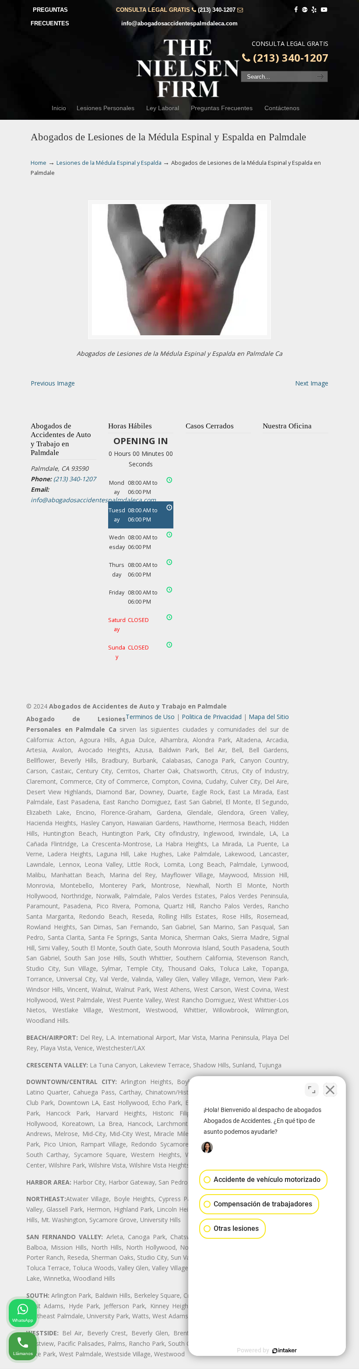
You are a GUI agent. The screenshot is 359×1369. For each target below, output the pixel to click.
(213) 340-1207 (217, 10)
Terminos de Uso (150, 716)
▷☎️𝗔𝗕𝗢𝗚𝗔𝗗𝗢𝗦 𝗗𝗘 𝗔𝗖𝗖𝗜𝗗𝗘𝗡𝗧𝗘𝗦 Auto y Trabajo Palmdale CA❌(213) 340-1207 (188, 68)
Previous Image (53, 383)
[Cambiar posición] (312, 1090)
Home (38, 163)
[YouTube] (324, 10)
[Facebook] (296, 10)
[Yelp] (314, 10)
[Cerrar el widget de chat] (330, 1090)
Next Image (311, 383)
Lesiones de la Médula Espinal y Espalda (109, 163)
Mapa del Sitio (269, 716)
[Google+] (305, 10)
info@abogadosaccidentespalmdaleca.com (179, 23)
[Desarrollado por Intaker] (284, 1350)
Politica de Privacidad (212, 716)
